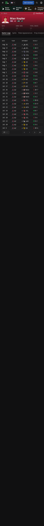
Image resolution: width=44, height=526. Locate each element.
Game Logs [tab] (6, 33)
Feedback (39, 13)
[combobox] (5, 132)
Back (5, 13)
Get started (28, 3)
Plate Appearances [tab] (25, 33)
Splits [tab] (14, 33)
